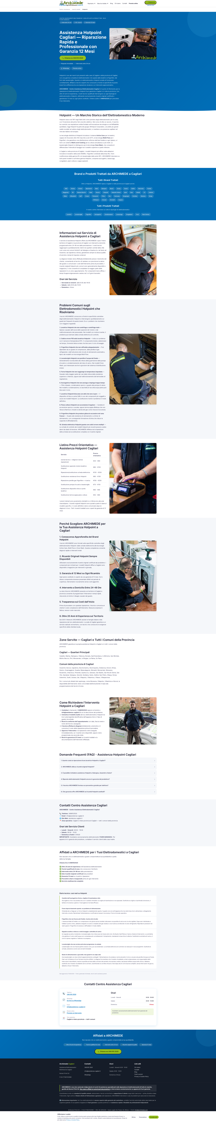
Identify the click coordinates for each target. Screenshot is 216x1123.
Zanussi (104, 200)
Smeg (150, 196)
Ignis (125, 192)
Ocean (87, 196)
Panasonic (95, 196)
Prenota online (133, 3)
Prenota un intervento (74, 1013)
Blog (111, 3)
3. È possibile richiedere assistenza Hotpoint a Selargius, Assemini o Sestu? (86, 773)
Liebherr (151, 192)
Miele (65, 196)
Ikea (131, 192)
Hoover (98, 192)
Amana (73, 188)
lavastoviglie (78, 214)
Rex (110, 196)
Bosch (111, 188)
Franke (149, 188)
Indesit (138, 192)
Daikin (133, 188)
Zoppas (120, 200)
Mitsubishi (73, 196)
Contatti (124, 3)
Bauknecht (89, 188)
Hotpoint (105, 192)
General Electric (81, 192)
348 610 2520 (71, 994)
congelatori (129, 214)
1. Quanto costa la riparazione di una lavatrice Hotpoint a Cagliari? (83, 760)
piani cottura (145, 214)
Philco (103, 196)
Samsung (116, 196)
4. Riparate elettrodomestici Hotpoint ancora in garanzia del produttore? (85, 779)
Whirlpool (95, 200)
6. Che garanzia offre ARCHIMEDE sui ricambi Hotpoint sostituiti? (83, 792)
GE (73, 192)
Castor (126, 188)
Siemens (143, 196)
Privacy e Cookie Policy (141, 1076)
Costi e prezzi (138, 1074)
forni (137, 214)
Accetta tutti (153, 1117)
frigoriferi (88, 214)
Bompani (104, 188)
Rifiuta (134, 1117)
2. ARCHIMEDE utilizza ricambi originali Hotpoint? (77, 767)
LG (144, 192)
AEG (66, 188)
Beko (96, 188)
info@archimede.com (141, 1110)
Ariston (80, 188)
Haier (90, 192)
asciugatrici (98, 214)
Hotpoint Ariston (116, 192)
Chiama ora (151, 2)
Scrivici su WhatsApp (74, 1000)
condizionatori (109, 214)
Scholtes (134, 196)
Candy (119, 188)
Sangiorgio (126, 196)
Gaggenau (66, 192)
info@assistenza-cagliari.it (76, 1007)
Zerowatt (112, 200)
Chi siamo (118, 3)
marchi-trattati (76, 9)
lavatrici (69, 214)
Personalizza (143, 1117)
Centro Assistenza (64, 9)
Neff (80, 196)
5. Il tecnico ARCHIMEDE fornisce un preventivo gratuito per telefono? (84, 785)
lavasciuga (119, 214)
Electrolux (141, 188)
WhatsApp (66, 68)
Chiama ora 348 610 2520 (73, 58)
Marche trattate (102, 3)
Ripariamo (91, 3)
